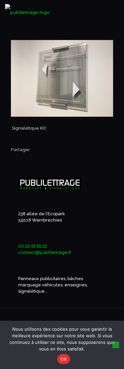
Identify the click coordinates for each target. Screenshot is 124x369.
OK (64, 359)
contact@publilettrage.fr (44, 252)
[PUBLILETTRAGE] (27, 10)
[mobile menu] (115, 10)
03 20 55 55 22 (32, 246)
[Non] (115, 345)
